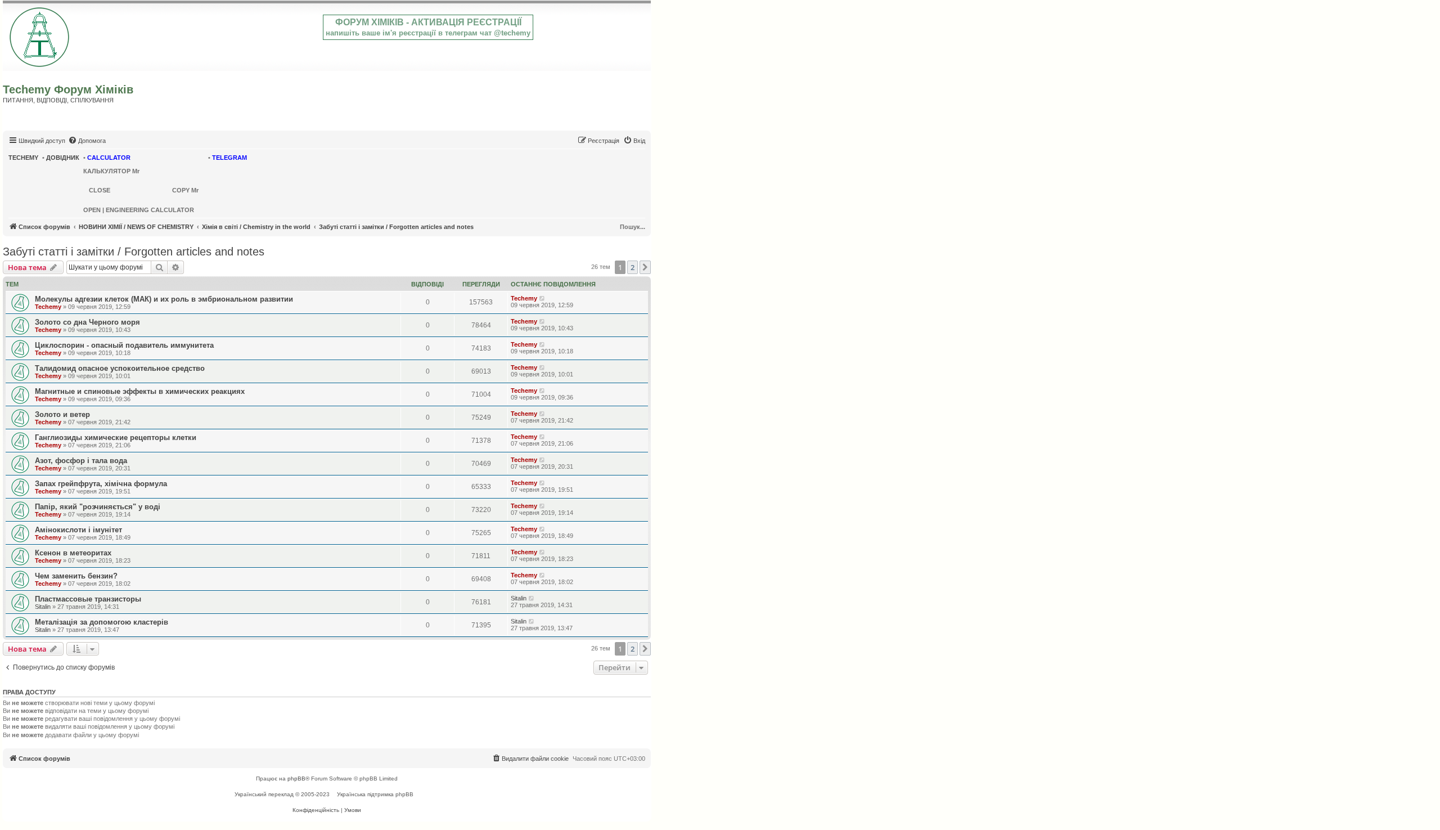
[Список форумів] (40, 35)
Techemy (48, 306)
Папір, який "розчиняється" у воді (97, 507)
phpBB (296, 778)
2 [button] (632, 267)
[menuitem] (87, 140)
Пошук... (632, 226)
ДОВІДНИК (62, 157)
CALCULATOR (108, 157)
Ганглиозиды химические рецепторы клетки (115, 437)
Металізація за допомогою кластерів (101, 622)
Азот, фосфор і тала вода (81, 460)
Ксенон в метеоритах (73, 553)
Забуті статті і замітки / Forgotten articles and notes (133, 251)
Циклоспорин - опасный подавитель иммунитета (124, 345)
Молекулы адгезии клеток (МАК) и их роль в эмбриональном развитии (164, 299)
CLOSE (99, 190)
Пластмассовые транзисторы (88, 599)
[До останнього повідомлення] (542, 298)
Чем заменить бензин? (76, 576)
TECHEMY (23, 157)
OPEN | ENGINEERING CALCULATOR (138, 210)
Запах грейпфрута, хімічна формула (101, 483)
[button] (645, 267)
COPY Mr (185, 190)
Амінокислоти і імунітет (78, 530)
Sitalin (43, 606)
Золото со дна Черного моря (87, 322)
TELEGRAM (229, 157)
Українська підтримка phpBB (375, 794)
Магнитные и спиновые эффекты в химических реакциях (140, 391)
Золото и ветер (62, 414)
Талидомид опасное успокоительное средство (120, 368)
